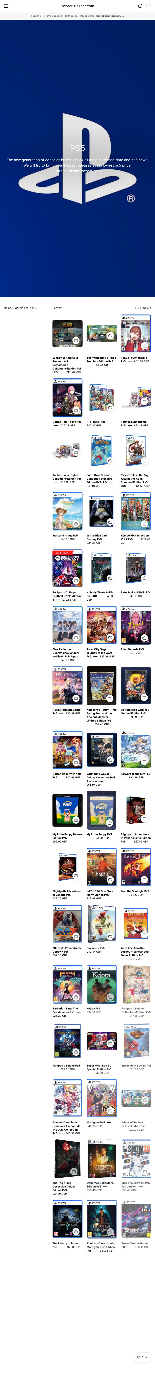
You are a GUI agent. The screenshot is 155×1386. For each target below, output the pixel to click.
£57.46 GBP (141, 841)
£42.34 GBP (141, 361)
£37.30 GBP (94, 1012)
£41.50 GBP (101, 838)
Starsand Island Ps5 (65, 535)
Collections (21, 307)
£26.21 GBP (136, 1069)
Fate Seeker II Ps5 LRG (135, 592)
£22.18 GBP (141, 425)
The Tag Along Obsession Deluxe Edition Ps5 (63, 1186)
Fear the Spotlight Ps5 (135, 891)
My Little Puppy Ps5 (99, 834)
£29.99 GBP (94, 898)
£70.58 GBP (70, 599)
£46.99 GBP (67, 660)
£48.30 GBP (101, 1303)
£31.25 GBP (136, 652)
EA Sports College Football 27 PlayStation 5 (67, 596)
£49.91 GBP (94, 485)
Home (7, 307)
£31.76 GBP (136, 895)
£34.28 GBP (94, 542)
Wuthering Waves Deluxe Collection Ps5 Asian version (101, 777)
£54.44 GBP (101, 364)
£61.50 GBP (94, 784)
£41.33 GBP (70, 1360)
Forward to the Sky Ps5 (135, 774)
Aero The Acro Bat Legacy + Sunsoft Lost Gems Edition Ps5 (135, 952)
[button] (140, 6)
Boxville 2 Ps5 (96, 948)
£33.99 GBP (136, 777)
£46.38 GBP (94, 1126)
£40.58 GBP (73, 1133)
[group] (77, 16)
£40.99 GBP (73, 777)
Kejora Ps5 (93, 1008)
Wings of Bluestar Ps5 (66, 1300)
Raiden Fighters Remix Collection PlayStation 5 (67, 1357)
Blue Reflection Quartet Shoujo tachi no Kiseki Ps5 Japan (65, 653)
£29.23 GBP (67, 1069)
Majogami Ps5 (96, 1122)
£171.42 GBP (74, 372)
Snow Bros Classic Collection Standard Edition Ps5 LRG (99, 478)
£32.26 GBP (59, 898)
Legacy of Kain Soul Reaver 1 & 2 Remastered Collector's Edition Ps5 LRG (67, 365)
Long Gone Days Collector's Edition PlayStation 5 (98, 1357)
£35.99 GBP (107, 656)
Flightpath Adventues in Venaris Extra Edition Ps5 (136, 838)
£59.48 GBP (101, 724)
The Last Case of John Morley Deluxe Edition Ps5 (101, 1247)
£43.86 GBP (67, 539)
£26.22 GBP (59, 1015)
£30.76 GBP (128, 1360)
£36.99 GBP (73, 713)
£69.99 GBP (59, 841)
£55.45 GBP (128, 1190)
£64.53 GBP (142, 485)
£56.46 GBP (94, 1190)
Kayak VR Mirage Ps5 (100, 1300)
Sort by (57, 307)
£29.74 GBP (136, 1129)
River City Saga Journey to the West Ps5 (99, 653)
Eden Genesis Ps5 (132, 649)
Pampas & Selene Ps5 (66, 1065)
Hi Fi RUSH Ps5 (96, 421)
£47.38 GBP (67, 482)
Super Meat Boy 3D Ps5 (136, 1065)
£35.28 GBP (67, 425)
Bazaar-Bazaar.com (77, 6)
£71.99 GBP (136, 717)
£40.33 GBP (94, 425)
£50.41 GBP (141, 1247)
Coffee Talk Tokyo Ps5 (67, 421)
